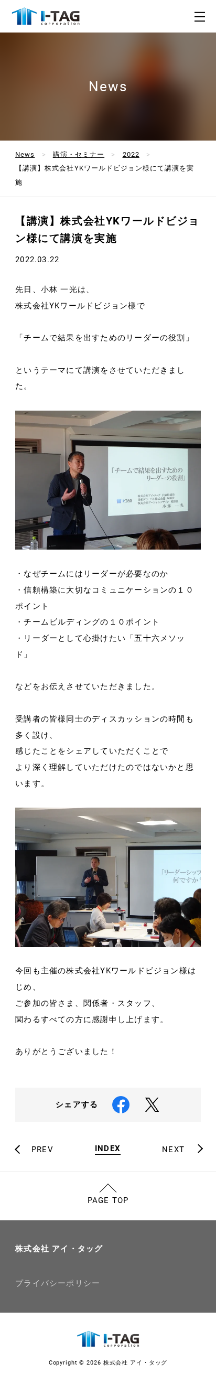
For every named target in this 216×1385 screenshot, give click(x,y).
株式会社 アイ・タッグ (59, 1248)
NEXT (173, 1150)
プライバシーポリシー (57, 1283)
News (25, 154)
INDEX (108, 1149)
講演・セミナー (78, 154)
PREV (42, 1150)
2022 (131, 154)
